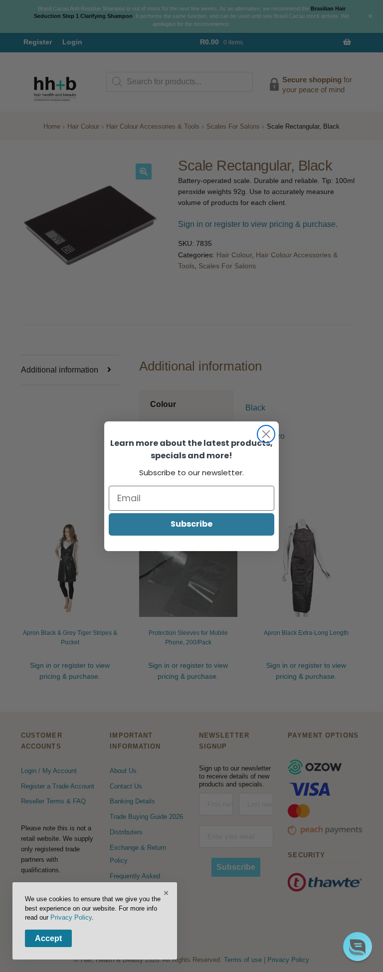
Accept (48, 938)
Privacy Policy (71, 917)
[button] (357, 946)
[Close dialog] (266, 434)
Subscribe (191, 524)
